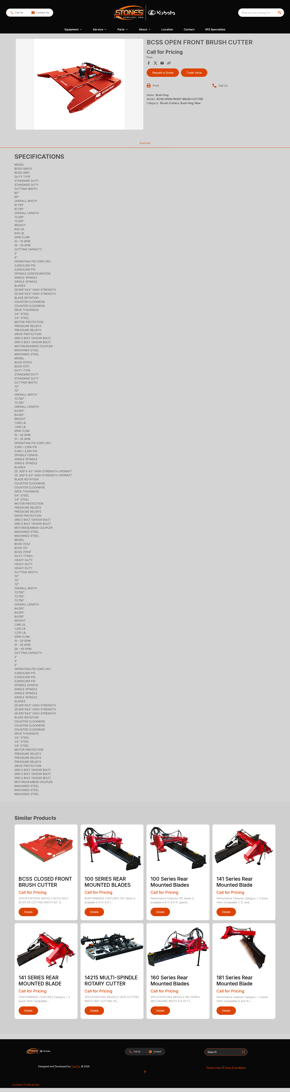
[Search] (243, 1051)
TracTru (75, 1066)
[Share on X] (155, 63)
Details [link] (28, 912)
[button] (16, 13)
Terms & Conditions (235, 1067)
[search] (280, 12)
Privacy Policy (214, 1067)
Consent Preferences (25, 1084)
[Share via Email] (162, 63)
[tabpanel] (79, 85)
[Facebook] (145, 1071)
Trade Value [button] (194, 72)
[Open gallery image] (79, 84)
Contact (189, 29)
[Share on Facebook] (149, 63)
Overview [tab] (145, 143)
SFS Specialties (215, 29)
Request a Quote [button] (162, 72)
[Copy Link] (169, 63)
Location (167, 29)
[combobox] (261, 13)
